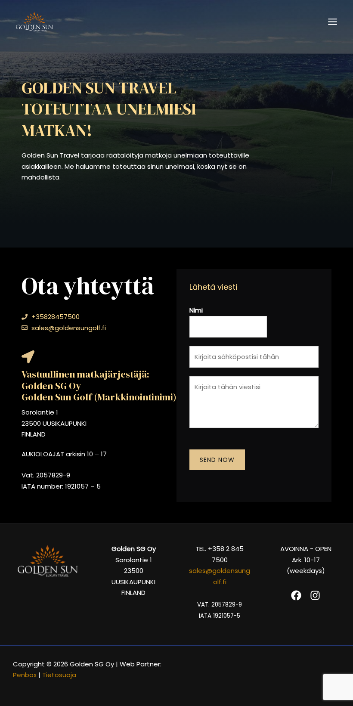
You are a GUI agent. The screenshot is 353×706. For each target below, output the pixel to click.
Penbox (25, 674)
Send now (217, 459)
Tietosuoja (60, 674)
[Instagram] (315, 595)
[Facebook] (296, 595)
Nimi (196, 310)
